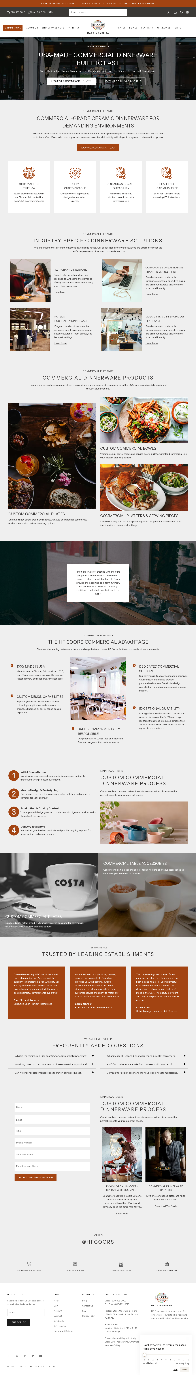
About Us (32, 28)
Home (57, 1300)
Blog (84, 1300)
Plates (121, 28)
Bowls (133, 28)
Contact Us (87, 1305)
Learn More (146, 3)
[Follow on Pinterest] (32, 1356)
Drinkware (163, 28)
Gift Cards (59, 1321)
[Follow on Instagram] (24, 1356)
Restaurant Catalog (63, 1331)
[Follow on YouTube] (40, 1356)
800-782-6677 (122, 1304)
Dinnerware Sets (53, 28)
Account (58, 1310)
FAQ (84, 1310)
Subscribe (19, 1322)
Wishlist (58, 1315)
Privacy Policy (88, 1315)
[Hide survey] (187, 1339)
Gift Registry (60, 1326)
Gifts (178, 28)
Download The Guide (166, 1206)
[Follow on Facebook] (8, 1356)
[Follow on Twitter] (16, 1356)
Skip (175, 1369)
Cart (56, 1305)
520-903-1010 (18, 12)
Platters (147, 28)
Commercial (13, 28)
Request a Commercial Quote (36, 1177)
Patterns (74, 28)
